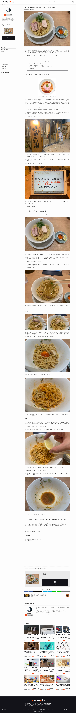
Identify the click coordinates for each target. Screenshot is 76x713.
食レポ (41, 568)
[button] (28, 591)
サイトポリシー (16, 709)
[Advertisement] (36, 556)
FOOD (26, 568)
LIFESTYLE (4, 53)
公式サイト (55, 582)
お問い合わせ (4, 68)
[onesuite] (14, 1)
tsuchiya (29, 613)
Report (31, 568)
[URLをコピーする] (65, 591)
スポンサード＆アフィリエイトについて (26, 709)
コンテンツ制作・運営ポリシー (42, 709)
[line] (3, 72)
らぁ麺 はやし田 (36, 568)
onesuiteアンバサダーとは (6, 62)
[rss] (7, 72)
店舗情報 (32, 68)
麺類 (44, 568)
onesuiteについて (5, 64)
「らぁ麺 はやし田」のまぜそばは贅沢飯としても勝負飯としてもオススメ (43, 66)
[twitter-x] (1, 72)
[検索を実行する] (73, 2)
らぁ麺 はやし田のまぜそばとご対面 (36, 65)
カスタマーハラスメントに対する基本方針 (62, 709)
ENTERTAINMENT (5, 49)
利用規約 (34, 709)
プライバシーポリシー (51, 709)
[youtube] (5, 72)
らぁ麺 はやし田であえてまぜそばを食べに (37, 63)
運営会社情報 (4, 66)
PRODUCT (4, 58)
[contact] (8, 72)
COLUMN (3, 47)
